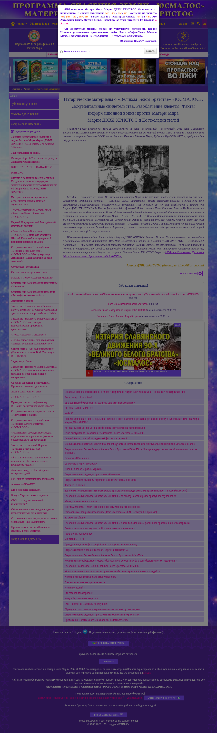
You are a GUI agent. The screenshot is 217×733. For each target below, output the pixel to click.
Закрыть (150, 51)
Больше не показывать (77, 51)
